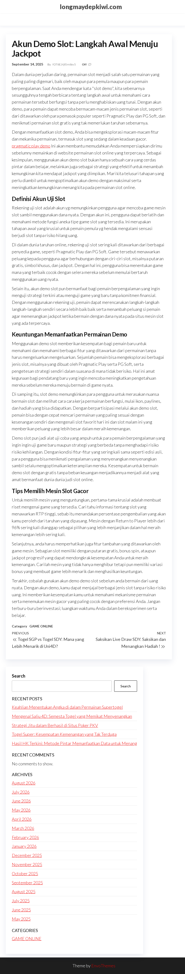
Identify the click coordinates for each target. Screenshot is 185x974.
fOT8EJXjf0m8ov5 (64, 64)
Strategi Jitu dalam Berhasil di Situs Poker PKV (55, 725)
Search (18, 676)
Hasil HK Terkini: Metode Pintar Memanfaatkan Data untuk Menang (74, 743)
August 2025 (23, 891)
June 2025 (21, 909)
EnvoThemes (103, 965)
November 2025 (27, 864)
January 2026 (24, 846)
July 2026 (21, 792)
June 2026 (21, 800)
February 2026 (25, 837)
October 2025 (25, 873)
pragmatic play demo (31, 145)
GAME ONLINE (41, 626)
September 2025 (27, 882)
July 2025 (21, 900)
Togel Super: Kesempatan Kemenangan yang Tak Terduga (64, 734)
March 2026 (23, 828)
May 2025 (21, 918)
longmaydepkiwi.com (91, 7)
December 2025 (27, 855)
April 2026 (22, 819)
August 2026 (23, 782)
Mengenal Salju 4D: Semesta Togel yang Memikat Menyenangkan (72, 716)
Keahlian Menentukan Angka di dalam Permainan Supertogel (67, 707)
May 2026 (21, 810)
